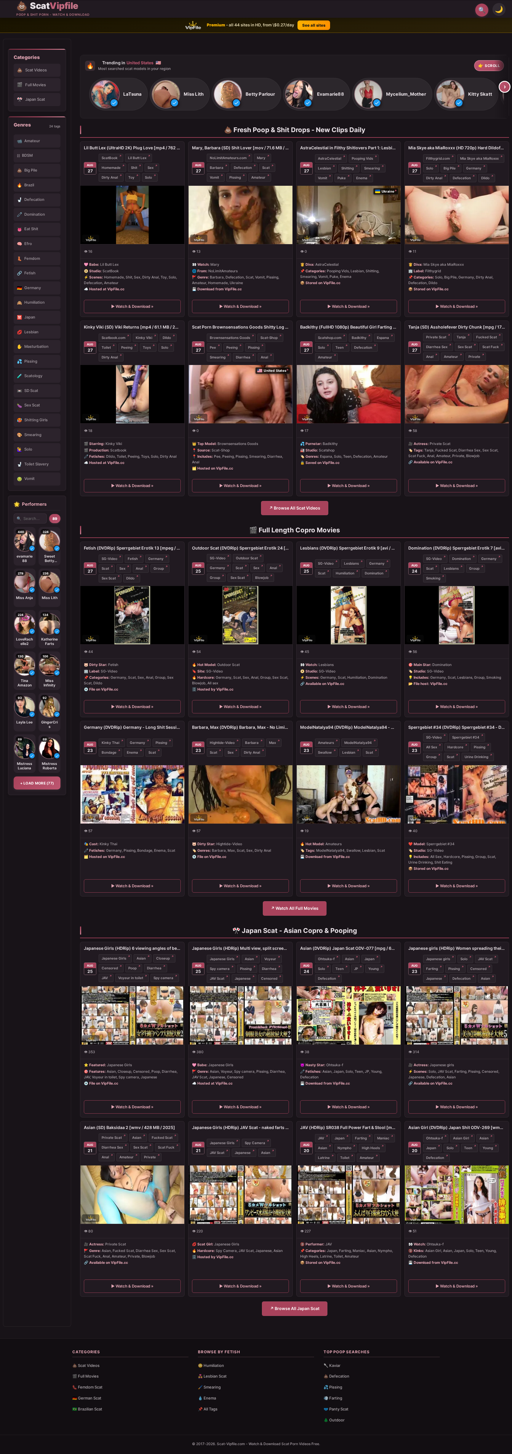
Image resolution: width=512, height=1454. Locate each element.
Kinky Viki (144, 338)
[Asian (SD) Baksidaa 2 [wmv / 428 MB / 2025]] (132, 1194)
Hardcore (455, 747)
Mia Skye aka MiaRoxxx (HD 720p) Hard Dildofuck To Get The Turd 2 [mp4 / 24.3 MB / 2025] (456, 147)
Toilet (106, 347)
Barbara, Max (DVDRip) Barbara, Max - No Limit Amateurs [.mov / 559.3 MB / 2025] (240, 727)
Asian (141, 958)
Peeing (126, 347)
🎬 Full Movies (85, 1376)
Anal (264, 357)
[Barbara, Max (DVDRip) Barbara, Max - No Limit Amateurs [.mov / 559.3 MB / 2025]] (240, 794)
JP (356, 969)
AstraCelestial (329, 158)
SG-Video (109, 559)
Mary (261, 158)
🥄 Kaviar (332, 1365)
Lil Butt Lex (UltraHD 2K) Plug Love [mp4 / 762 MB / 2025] (132, 147)
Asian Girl (461, 1138)
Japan (369, 959)
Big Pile (450, 168)
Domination (374, 573)
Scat (266, 168)
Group (158, 568)
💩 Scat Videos (86, 1365)
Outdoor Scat (247, 558)
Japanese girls (438, 959)
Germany (473, 168)
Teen (339, 347)
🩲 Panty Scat (336, 1409)
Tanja (461, 337)
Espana (383, 338)
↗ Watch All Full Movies (295, 908)
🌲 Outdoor (334, 1420)
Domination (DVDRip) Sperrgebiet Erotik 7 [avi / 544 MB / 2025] (456, 547)
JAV (105, 978)
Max (272, 743)
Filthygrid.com (438, 158)
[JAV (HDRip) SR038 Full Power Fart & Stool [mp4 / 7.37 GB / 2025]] (349, 1194)
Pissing (235, 177)
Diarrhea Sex (436, 347)
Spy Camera (255, 1143)
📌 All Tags (207, 1409)
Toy (131, 177)
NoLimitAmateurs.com (228, 158)
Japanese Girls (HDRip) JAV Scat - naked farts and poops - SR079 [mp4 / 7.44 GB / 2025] (240, 1127)
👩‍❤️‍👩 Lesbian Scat (212, 1376)
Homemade (111, 168)
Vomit (214, 177)
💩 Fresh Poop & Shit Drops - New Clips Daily (294, 130)
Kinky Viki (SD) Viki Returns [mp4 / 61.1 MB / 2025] (132, 326)
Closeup (163, 958)
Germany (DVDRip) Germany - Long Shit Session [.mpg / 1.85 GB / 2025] (132, 727)
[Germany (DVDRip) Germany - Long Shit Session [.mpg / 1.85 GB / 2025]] (132, 794)
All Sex (431, 747)
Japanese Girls (114, 958)
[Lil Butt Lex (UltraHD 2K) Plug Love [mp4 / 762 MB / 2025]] (132, 215)
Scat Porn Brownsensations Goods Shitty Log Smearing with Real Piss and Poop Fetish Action (240, 326)
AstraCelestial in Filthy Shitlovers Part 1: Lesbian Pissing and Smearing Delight (348, 147)
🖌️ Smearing (209, 1387)
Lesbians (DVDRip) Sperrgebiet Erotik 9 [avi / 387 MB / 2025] (348, 547)
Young (373, 969)
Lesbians (351, 563)
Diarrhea (243, 357)
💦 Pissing (333, 1387)
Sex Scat (465, 347)
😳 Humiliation (211, 1365)
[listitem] (118, 94)
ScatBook (110, 158)
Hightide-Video (222, 743)
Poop (132, 968)
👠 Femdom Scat (87, 1387)
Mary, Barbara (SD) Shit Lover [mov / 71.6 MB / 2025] (240, 147)
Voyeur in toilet (130, 978)
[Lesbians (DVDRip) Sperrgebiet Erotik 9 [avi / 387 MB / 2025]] (349, 615)
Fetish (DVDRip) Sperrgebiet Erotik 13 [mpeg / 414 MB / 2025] (132, 547)
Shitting (347, 168)
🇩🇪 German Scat (86, 1398)
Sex (150, 168)
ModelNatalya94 (358, 743)
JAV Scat (217, 978)
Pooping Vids (362, 158)
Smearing (372, 168)
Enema (361, 178)
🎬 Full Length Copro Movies (294, 530)
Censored (110, 968)
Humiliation (345, 573)
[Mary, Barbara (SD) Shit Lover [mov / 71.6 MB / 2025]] (240, 215)
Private (474, 357)
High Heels (371, 1148)
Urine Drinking (476, 757)
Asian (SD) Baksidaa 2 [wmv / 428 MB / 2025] (129, 1127)
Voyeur (270, 959)
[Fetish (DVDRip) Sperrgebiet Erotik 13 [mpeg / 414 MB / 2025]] (132, 615)
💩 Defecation (336, 1376)
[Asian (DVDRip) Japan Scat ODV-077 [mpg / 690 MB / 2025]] (349, 1015)
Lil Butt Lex (137, 158)
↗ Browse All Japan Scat (294, 1308)
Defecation (243, 168)
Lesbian (324, 168)
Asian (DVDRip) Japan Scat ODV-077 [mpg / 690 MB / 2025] (348, 948)
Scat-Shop (269, 338)
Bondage (109, 752)
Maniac (383, 1138)
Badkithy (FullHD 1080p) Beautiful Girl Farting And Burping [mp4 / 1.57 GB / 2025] (348, 326)
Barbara (216, 168)
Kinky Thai (110, 743)
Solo (148, 177)
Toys (147, 347)
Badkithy (359, 338)
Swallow (325, 752)
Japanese (243, 978)
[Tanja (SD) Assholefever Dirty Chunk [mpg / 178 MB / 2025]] (457, 394)
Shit (134, 168)
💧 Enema (207, 1398)
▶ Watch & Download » (132, 306)
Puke (341, 178)
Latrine (324, 1158)
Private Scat (436, 337)
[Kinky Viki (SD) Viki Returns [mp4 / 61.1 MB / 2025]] (132, 394)
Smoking (433, 578)
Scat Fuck (490, 347)
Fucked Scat (486, 337)
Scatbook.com (113, 338)
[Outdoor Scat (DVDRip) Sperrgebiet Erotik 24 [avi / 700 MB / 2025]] (240, 615)
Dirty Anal (110, 177)
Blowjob (261, 578)
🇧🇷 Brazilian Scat (87, 1409)
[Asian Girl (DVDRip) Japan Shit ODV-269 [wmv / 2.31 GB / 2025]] (457, 1194)
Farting (432, 969)
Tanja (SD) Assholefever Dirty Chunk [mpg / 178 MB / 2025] (456, 326)
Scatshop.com (329, 338)
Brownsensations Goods (230, 338)
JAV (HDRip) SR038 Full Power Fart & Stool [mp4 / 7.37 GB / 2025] (348, 1127)
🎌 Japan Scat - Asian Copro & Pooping (294, 930)
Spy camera (163, 978)
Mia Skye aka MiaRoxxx (479, 158)
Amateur (258, 177)
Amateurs (326, 743)
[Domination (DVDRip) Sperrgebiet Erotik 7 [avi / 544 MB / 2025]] (457, 615)
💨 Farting (333, 1398)
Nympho (344, 1148)
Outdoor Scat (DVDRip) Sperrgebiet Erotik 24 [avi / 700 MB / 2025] (240, 547)
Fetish (133, 559)
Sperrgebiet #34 (465, 737)
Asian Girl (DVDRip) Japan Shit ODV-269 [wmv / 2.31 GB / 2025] (456, 1127)
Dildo (485, 178)
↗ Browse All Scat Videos (294, 507)
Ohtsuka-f (326, 959)
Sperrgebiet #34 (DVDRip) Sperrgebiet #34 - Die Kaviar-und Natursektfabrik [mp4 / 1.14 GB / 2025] (456, 727)
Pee (213, 347)
